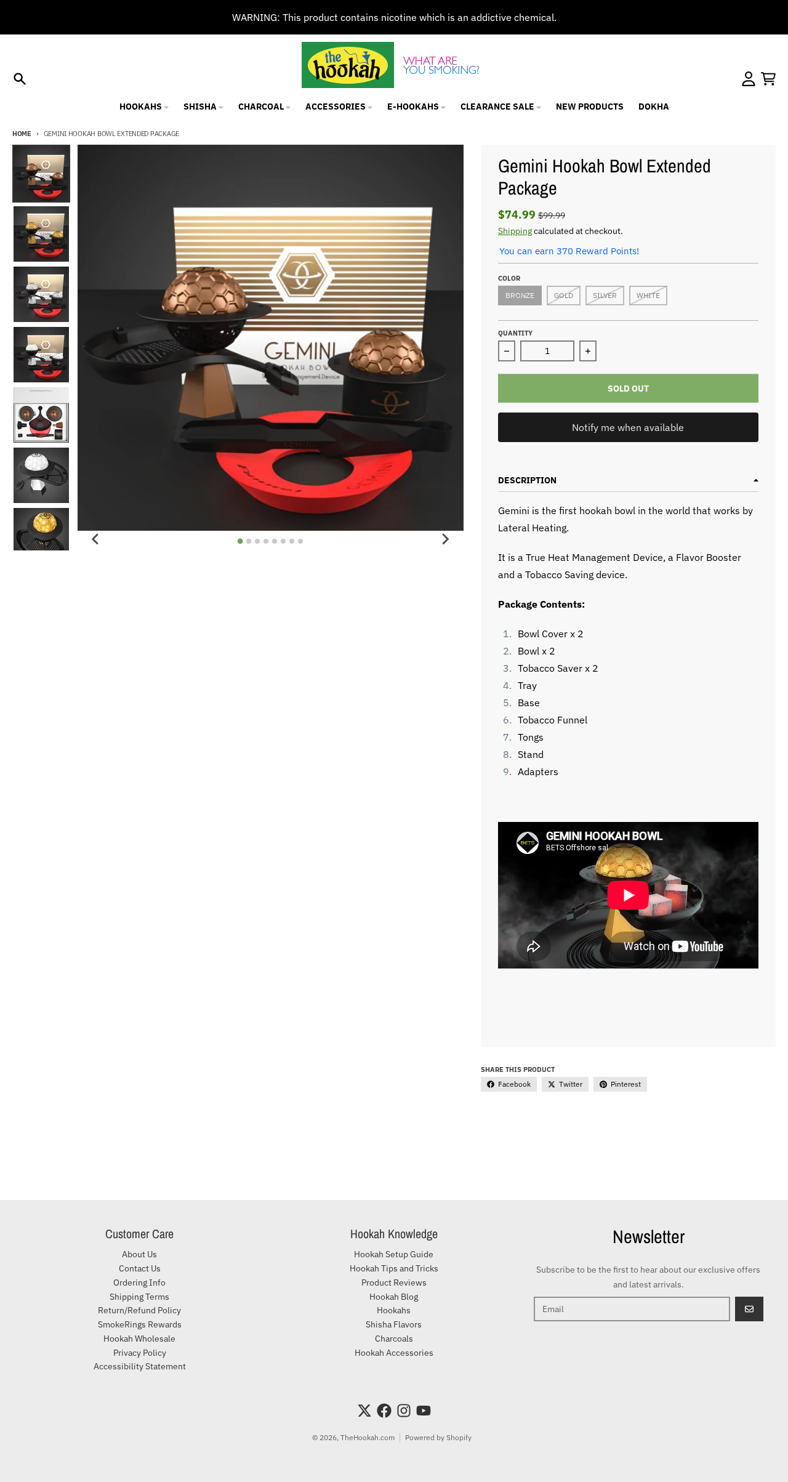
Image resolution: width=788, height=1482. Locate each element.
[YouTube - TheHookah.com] (423, 1410)
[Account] (748, 78)
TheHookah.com (367, 1437)
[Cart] (768, 78)
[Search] (19, 78)
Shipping (515, 230)
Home (21, 133)
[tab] (240, 541)
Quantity (515, 333)
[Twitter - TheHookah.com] (364, 1410)
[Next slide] (445, 539)
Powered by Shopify (438, 1437)
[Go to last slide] (96, 539)
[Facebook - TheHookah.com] (384, 1410)
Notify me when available (628, 427)
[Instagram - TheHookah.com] (403, 1410)
